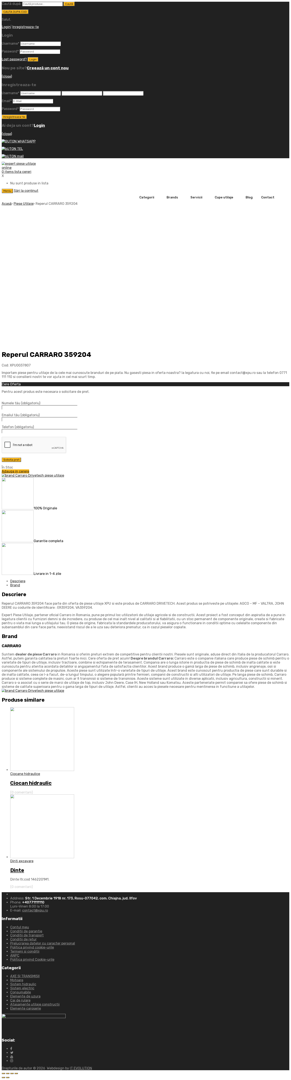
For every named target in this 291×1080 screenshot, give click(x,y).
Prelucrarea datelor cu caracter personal (42, 943)
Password (10, 51)
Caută (69, 4)
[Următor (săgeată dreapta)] (7, 1077)
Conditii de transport (27, 935)
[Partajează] (7, 1073)
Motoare (16, 980)
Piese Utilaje (23, 204)
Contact (267, 197)
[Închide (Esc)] (3, 1073)
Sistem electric (22, 988)
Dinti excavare (21, 861)
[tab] (149, 581)
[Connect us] (11, 1049)
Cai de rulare (20, 1000)
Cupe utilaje (224, 197)
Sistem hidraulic (23, 984)
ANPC (14, 955)
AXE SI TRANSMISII (25, 976)
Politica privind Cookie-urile (32, 959)
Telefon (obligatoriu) (18, 427)
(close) (7, 76)
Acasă (7, 204)
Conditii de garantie (26, 931)
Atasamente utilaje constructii (35, 1004)
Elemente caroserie (25, 1008)
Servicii (196, 197)
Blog (249, 197)
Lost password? (14, 59)
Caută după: (11, 4)
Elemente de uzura (25, 996)
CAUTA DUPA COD (15, 11)
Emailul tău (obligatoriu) (21, 415)
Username (10, 43)
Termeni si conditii (24, 951)
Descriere (17, 581)
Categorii (146, 197)
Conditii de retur (23, 939)
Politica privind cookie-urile (32, 947)
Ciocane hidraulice (25, 774)
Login (6, 27)
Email (7, 101)
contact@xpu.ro (35, 910)
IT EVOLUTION (81, 1068)
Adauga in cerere (15, 471)
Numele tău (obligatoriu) (21, 403)
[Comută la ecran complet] (12, 1073)
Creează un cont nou (48, 68)
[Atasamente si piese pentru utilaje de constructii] (23, 168)
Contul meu (19, 927)
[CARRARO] (33, 475)
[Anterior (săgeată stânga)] (3, 1077)
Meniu (7, 190)
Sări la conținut (26, 191)
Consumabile (20, 992)
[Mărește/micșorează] (16, 1073)
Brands (172, 197)
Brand (15, 585)
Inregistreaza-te (25, 27)
